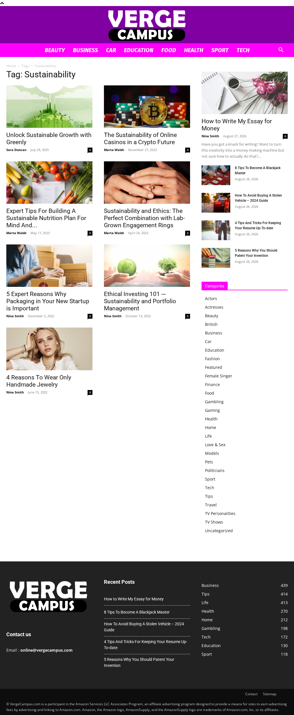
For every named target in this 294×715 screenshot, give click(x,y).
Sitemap (269, 694)
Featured (213, 367)
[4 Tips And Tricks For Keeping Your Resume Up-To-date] (216, 230)
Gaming (212, 410)
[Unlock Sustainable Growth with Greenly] (49, 106)
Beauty (55, 50)
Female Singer (218, 376)
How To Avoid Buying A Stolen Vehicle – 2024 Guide (144, 627)
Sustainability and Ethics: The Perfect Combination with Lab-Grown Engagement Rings (144, 218)
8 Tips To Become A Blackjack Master (137, 612)
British (211, 324)
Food (168, 50)
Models (212, 453)
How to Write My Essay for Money (134, 599)
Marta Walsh (114, 150)
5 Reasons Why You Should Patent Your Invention (139, 662)
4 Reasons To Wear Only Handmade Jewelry (38, 381)
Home (11, 65)
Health (193, 50)
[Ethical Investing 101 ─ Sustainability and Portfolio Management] (147, 265)
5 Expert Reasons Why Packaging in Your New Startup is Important (47, 301)
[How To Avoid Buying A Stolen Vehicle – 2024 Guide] (216, 203)
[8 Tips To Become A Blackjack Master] (216, 175)
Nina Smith (15, 316)
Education (138, 50)
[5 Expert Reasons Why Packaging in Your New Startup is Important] (49, 265)
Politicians (215, 470)
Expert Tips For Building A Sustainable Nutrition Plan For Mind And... (46, 218)
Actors (211, 298)
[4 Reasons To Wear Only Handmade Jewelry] (49, 349)
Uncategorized (219, 530)
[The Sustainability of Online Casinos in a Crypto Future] (147, 106)
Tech (243, 50)
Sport (220, 50)
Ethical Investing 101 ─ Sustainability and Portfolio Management (140, 301)
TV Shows (214, 522)
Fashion (212, 358)
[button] (281, 50)
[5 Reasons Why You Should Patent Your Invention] (216, 258)
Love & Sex (215, 444)
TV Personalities (220, 513)
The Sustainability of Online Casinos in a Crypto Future (140, 139)
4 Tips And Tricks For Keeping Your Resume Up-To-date (145, 644)
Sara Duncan (16, 150)
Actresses (214, 307)
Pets (209, 462)
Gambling (214, 401)
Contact (251, 694)
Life (208, 436)
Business (85, 50)
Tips (209, 496)
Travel (211, 505)
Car (111, 50)
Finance (212, 384)
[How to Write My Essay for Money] (245, 93)
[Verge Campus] (147, 25)
